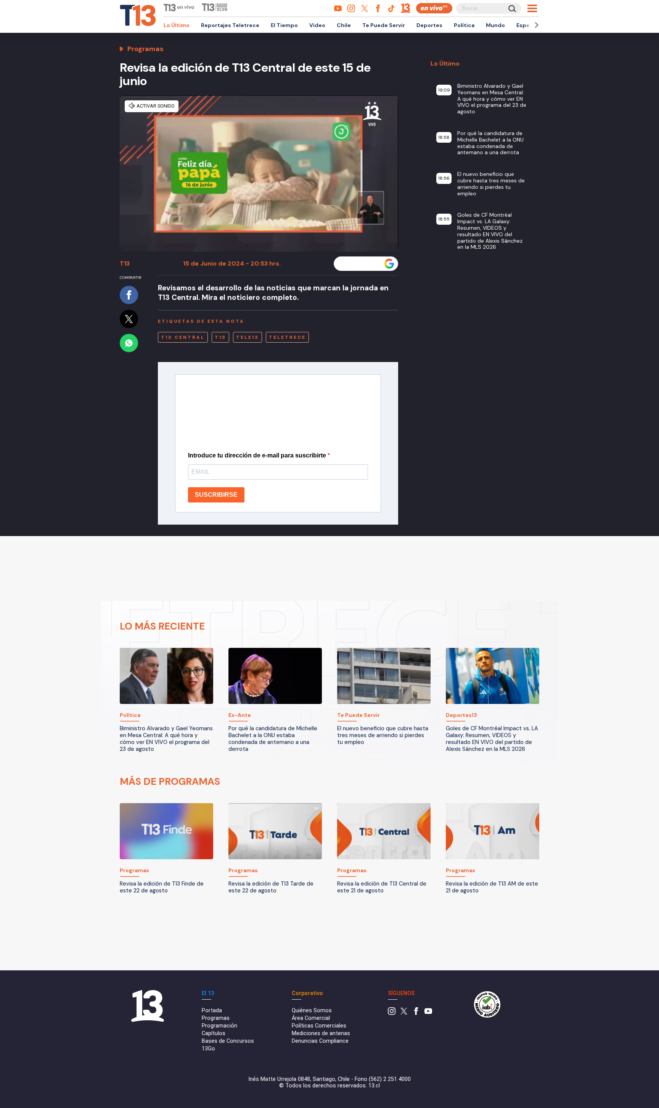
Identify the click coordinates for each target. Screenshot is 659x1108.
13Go (208, 1048)
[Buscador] (511, 8)
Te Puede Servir (383, 25)
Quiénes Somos (312, 1010)
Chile (344, 25)
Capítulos (213, 1033)
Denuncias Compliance (320, 1041)
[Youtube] (428, 1013)
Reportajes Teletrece (230, 25)
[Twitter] (404, 1013)
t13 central (183, 337)
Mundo (495, 25)
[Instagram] (391, 1013)
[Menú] (532, 8)
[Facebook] (416, 1013)
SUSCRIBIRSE (216, 494)
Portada (212, 1010)
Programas (216, 1018)
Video (317, 25)
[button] (535, 25)
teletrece (287, 337)
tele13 (247, 337)
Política (464, 25)
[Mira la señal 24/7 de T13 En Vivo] (434, 8)
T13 (125, 263)
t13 (220, 337)
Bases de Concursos (228, 1041)
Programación (219, 1026)
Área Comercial (311, 1018)
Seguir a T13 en (360, 263)
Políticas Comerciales (319, 1026)
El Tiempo (284, 25)
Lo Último (177, 25)
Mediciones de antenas (321, 1033)
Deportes (429, 25)
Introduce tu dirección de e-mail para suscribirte (258, 455)
